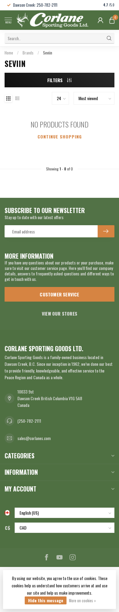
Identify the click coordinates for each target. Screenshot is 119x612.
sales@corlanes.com (34, 438)
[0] (112, 20)
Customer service (59, 294)
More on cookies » (82, 600)
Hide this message (45, 600)
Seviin (47, 53)
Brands (28, 53)
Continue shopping (60, 136)
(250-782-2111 (29, 421)
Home (9, 53)
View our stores (59, 313)
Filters (55, 80)
